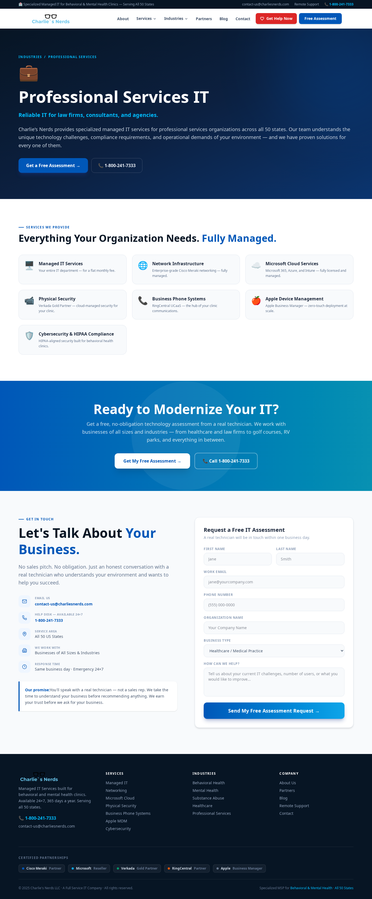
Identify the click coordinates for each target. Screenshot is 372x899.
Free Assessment (320, 18)
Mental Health (205, 790)
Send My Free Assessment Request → (274, 710)
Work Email (215, 572)
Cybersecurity (118, 828)
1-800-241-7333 (49, 620)
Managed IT (117, 782)
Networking (116, 790)
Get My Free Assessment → (152, 461)
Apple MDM (116, 820)
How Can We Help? (222, 664)
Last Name (286, 549)
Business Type (217, 640)
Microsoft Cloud (120, 798)
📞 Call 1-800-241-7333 (226, 461)
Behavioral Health (209, 782)
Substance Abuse (208, 798)
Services (144, 18)
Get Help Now (279, 18)
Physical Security (121, 805)
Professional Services (212, 813)
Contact (243, 18)
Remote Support (306, 4)
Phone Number (218, 595)
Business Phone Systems (128, 813)
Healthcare (202, 805)
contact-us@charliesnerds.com (265, 4)
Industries (173, 18)
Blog (223, 18)
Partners (204, 18)
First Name (214, 549)
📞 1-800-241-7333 (338, 4)
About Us (287, 782)
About (123, 18)
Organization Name (223, 618)
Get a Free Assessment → (53, 165)
